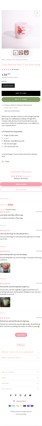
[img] (5, 212)
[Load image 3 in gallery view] (26, 52)
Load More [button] (21, 335)
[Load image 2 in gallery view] (21, 52)
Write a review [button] (21, 184)
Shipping (4, 77)
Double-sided (8, 86)
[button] (7, 69)
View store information (12, 111)
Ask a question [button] (21, 189)
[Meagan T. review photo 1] (5, 268)
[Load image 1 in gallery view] (15, 52)
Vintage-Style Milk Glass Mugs (16, 59)
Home (3, 59)
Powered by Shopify (21, 414)
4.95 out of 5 (26, 176)
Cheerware (18, 411)
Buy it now (21, 99)
